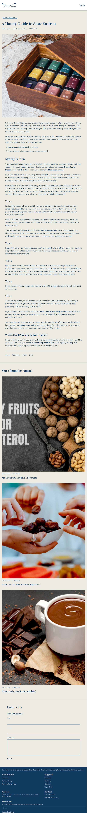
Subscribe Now (8, 812)
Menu (82, 5)
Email (31, 355)
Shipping (48, 781)
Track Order (49, 787)
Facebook (15, 355)
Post (9, 759)
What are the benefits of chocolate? (19, 691)
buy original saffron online (48, 340)
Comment (10, 737)
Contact (48, 778)
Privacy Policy (7, 781)
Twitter (24, 355)
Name (9, 718)
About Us (5, 778)
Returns (48, 784)
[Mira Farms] (9, 5)
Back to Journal (10, 18)
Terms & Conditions (9, 784)
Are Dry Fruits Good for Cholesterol (19, 477)
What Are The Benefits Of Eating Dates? (21, 584)
